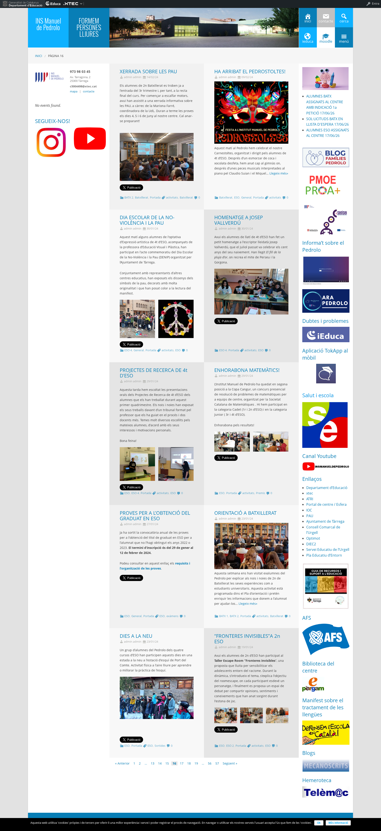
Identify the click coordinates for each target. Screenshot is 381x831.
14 (160, 763)
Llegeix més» (278, 173)
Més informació (338, 822)
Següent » (230, 763)
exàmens (172, 616)
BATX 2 (128, 197)
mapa (73, 91)
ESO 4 (128, 350)
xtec (309, 493)
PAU (309, 515)
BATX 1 (223, 616)
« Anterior (122, 763)
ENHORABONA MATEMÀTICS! (247, 370)
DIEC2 (311, 544)
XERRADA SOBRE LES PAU (148, 71)
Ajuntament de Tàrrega (325, 521)
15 (167, 763)
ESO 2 (230, 746)
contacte (88, 91)
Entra (375, 3)
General (246, 197)
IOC (309, 510)
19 (196, 763)
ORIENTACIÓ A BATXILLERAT (245, 513)
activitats (172, 197)
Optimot (313, 538)
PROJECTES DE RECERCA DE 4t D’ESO (153, 373)
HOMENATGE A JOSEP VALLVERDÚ (238, 220)
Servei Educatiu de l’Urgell (327, 549)
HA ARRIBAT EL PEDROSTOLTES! (250, 71)
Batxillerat (141, 197)
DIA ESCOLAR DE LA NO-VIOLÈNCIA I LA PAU (147, 220)
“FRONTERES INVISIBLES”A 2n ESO (247, 639)
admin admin (132, 77)
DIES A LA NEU (136, 636)
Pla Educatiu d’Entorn (324, 555)
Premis (260, 493)
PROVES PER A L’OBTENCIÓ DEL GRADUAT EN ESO (155, 516)
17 (181, 763)
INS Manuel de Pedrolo (48, 24)
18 (189, 763)
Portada (155, 197)
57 (217, 763)
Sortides (160, 746)
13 (152, 763)
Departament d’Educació (326, 487)
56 (209, 763)
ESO (236, 197)
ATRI (309, 498)
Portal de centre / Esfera (326, 504)
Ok (319, 822)
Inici (38, 56)
